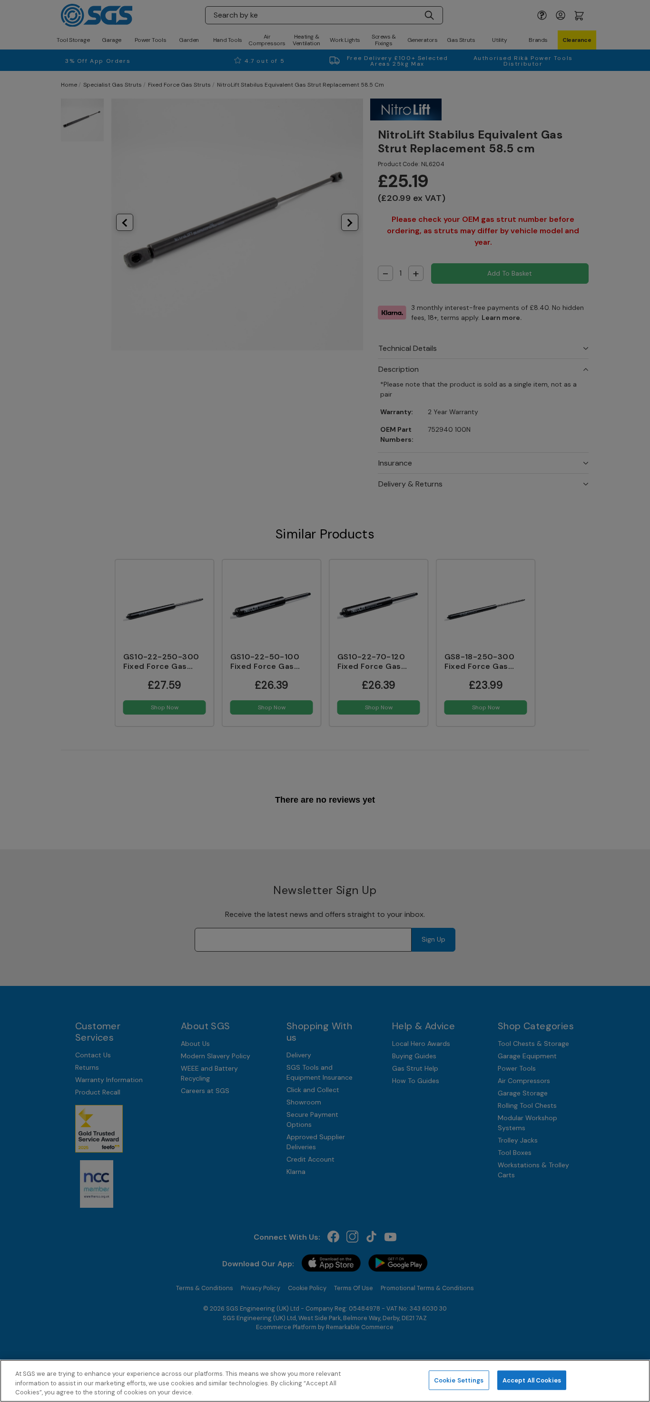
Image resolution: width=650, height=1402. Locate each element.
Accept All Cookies (531, 1380)
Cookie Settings (459, 1380)
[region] (325, 1381)
